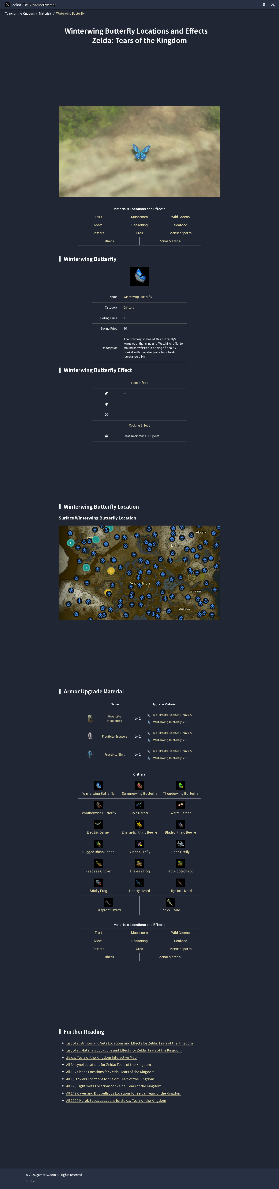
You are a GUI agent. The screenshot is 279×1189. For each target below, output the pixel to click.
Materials (45, 13)
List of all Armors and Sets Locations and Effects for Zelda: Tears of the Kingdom (129, 1042)
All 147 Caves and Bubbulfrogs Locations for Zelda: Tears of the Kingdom (123, 1093)
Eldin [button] (175, 544)
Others (108, 241)
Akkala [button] (201, 531)
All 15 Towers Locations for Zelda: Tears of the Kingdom (110, 1078)
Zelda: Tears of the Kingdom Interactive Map (101, 1057)
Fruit (98, 217)
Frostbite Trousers (115, 736)
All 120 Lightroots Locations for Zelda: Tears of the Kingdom (113, 1085)
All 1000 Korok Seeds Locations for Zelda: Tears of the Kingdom (116, 1100)
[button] (139, 577)
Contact (31, 1181)
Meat (98, 225)
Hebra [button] (89, 536)
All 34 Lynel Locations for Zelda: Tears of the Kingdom (108, 1064)
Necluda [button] (184, 607)
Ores (139, 233)
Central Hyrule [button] (139, 582)
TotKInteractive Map (40, 4)
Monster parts (180, 233)
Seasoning (139, 225)
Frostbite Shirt (115, 754)
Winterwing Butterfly (70, 13)
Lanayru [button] (195, 590)
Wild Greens (180, 217)
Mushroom (139, 217)
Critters (98, 233)
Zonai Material (170, 241)
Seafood (180, 225)
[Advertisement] (139, 76)
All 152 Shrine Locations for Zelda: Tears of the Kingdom (110, 1071)
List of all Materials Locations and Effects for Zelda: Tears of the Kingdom (124, 1050)
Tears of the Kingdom (20, 13)
